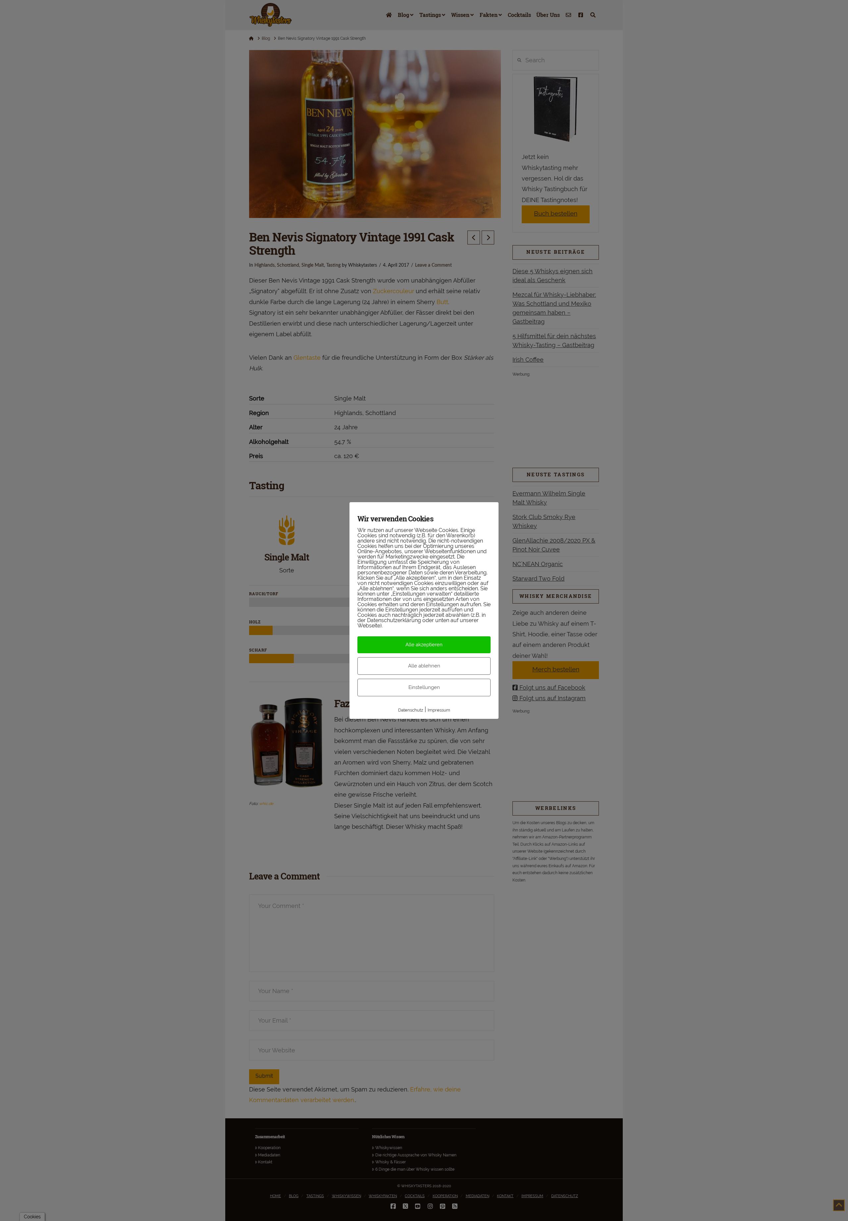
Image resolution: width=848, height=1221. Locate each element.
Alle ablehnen (424, 666)
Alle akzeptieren (424, 645)
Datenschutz (410, 710)
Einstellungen (424, 687)
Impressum (439, 710)
